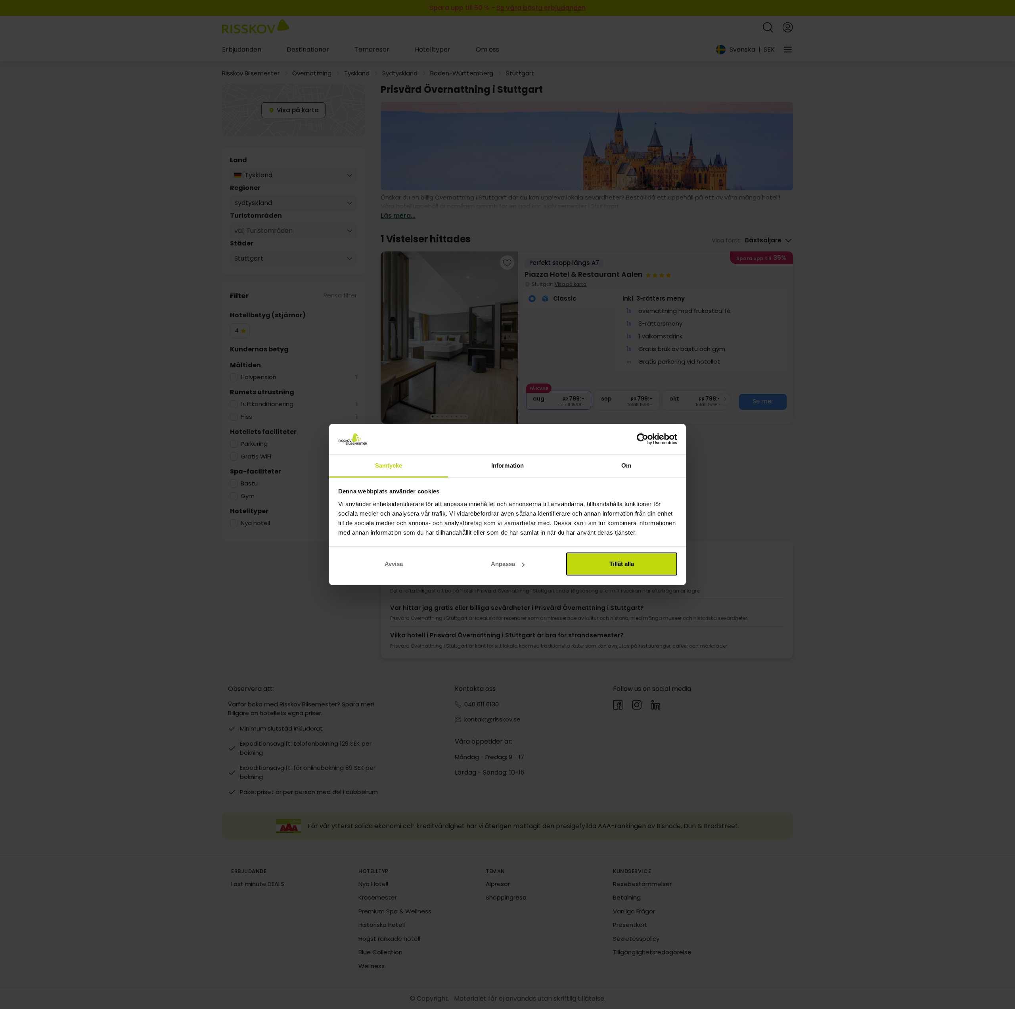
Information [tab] (507, 465)
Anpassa (503, 563)
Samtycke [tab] (388, 465)
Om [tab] (626, 465)
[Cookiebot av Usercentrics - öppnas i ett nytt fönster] (642, 439)
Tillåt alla (621, 563)
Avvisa (394, 563)
